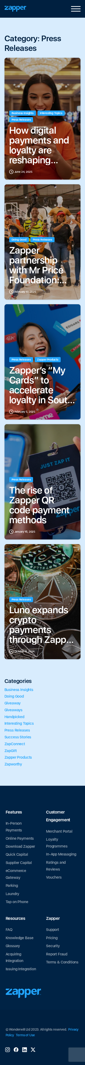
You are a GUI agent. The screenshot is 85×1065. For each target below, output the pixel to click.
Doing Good (14, 696)
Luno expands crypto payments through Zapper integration (42, 625)
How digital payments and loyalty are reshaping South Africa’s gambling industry (39, 145)
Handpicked (14, 717)
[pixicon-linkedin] (24, 1049)
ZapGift (10, 750)
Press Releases (17, 730)
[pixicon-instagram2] (7, 1049)
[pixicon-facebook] (16, 1049)
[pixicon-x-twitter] (33, 1049)
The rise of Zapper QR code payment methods (39, 505)
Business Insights (18, 689)
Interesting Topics (19, 723)
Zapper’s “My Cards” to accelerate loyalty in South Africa (41, 385)
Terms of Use (25, 1035)
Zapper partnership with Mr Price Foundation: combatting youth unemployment (40, 265)
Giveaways (13, 710)
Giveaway (12, 703)
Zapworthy (13, 764)
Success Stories (17, 737)
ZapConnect (14, 744)
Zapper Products (18, 757)
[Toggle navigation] (74, 9)
